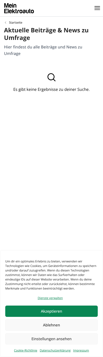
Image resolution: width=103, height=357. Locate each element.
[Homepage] (19, 8)
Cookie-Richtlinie (25, 350)
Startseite (15, 23)
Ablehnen (51, 325)
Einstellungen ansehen (52, 338)
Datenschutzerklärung (55, 350)
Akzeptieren (51, 311)
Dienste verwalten (50, 298)
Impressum (81, 350)
